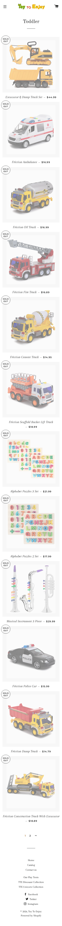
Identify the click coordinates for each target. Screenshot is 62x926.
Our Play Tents (31, 877)
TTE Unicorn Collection (31, 886)
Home (31, 860)
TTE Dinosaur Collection (31, 882)
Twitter (33, 899)
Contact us (31, 869)
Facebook (32, 894)
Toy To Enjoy (35, 911)
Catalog (31, 865)
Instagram (32, 903)
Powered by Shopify (31, 915)
